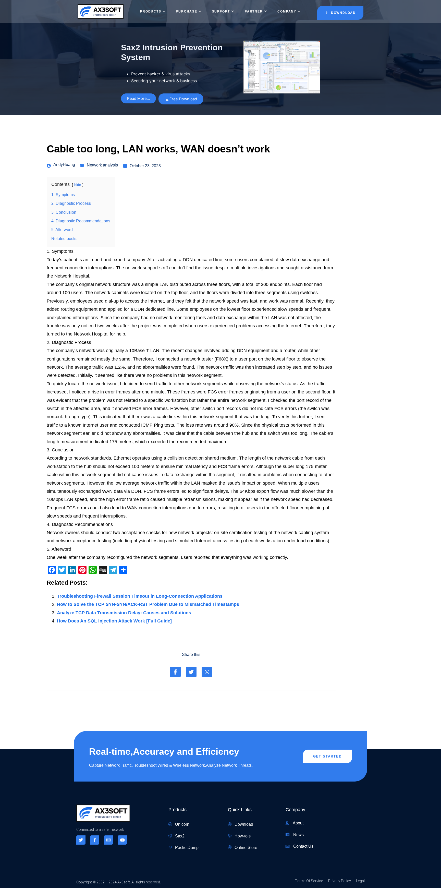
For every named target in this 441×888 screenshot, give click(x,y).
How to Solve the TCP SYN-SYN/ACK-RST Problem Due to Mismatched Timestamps (148, 604)
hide (77, 185)
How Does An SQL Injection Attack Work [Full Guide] (114, 620)
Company (286, 11)
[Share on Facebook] (175, 672)
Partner (254, 11)
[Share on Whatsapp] (207, 672)
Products (150, 11)
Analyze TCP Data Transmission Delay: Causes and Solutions (124, 612)
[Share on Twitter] (191, 672)
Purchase (186, 11)
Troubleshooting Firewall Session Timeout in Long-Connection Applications (140, 596)
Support (221, 11)
